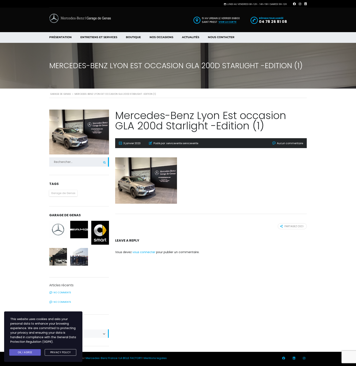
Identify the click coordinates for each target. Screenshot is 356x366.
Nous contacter (221, 37)
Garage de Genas (63, 193)
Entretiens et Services (98, 37)
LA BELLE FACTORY (130, 358)
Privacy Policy (60, 352)
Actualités (190, 37)
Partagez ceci (294, 226)
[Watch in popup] (58, 230)
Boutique (133, 37)
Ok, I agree (25, 352)
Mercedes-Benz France (101, 358)
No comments (62, 292)
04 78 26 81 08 (273, 21)
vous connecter (143, 252)
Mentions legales (155, 358)
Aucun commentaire (290, 143)
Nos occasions (161, 37)
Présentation (60, 37)
